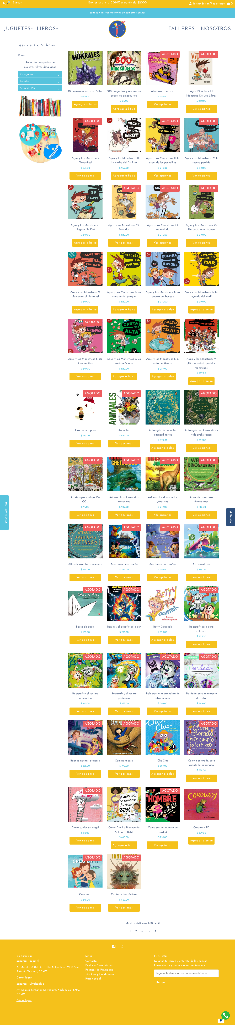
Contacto (91, 961)
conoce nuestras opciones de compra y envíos (118, 12)
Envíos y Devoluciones (99, 965)
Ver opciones (163, 104)
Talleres (181, 28)
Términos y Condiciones (99, 974)
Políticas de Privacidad (99, 969)
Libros (46, 28)
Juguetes (17, 28)
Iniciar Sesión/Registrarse (208, 3)
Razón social (93, 978)
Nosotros (216, 28)
